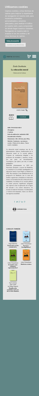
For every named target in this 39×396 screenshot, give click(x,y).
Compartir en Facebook (14, 202)
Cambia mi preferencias (15, 45)
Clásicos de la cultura (18, 143)
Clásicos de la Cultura (19, 73)
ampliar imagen (21, 110)
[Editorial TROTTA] (11, 57)
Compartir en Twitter (17, 202)
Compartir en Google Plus (19, 202)
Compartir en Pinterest (24, 202)
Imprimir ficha (22, 209)
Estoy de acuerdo (13, 41)
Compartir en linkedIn (22, 202)
